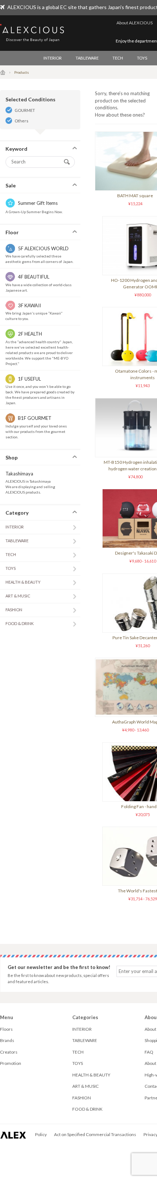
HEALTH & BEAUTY (23, 582)
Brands (7, 1040)
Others (21, 120)
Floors (6, 1029)
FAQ (149, 1052)
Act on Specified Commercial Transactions (95, 1134)
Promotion (10, 1063)
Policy (41, 1134)
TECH (117, 58)
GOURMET (25, 110)
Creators (9, 1052)
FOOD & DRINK (19, 623)
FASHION (13, 609)
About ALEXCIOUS (134, 22)
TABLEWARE (87, 58)
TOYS (142, 58)
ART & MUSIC (17, 595)
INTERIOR (52, 58)
